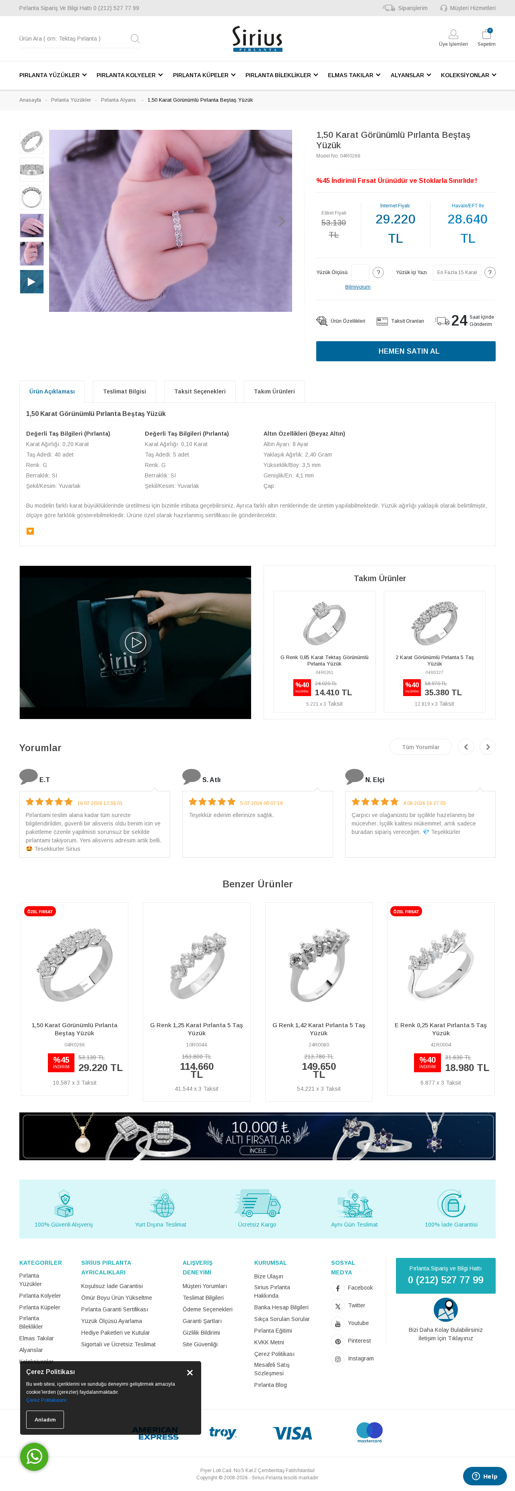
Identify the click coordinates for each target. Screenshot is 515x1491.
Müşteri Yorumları (205, 1286)
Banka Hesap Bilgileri (281, 1307)
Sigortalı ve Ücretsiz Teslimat (118, 1344)
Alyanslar (31, 1350)
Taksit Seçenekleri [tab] (200, 391)
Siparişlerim (413, 8)
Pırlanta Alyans (119, 100)
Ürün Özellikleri (347, 321)
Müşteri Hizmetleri (473, 8)
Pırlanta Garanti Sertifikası (114, 1309)
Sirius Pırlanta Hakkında (272, 1291)
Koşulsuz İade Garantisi (112, 1286)
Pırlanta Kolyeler (40, 1295)
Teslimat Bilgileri (203, 1297)
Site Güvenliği (200, 1344)
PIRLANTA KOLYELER (126, 75)
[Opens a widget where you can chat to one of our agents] (485, 1477)
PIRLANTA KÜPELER (201, 75)
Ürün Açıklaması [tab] (52, 391)
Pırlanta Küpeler (39, 1307)
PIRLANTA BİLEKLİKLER (278, 75)
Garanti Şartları (202, 1321)
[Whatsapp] (34, 1457)
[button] (59, 220)
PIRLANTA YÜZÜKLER (49, 75)
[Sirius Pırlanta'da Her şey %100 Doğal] (257, 1136)
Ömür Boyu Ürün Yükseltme (116, 1297)
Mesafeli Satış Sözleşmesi (272, 1369)
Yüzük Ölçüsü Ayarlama (111, 1321)
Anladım (45, 1420)
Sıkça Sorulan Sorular (282, 1319)
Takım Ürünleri (274, 391)
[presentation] (466, 747)
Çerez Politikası (274, 1354)
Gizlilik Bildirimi (201, 1332)
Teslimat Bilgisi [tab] (124, 391)
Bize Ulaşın (268, 1276)
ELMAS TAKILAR (350, 75)
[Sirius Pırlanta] (257, 39)
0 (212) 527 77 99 (116, 8)
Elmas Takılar (36, 1338)
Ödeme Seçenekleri (208, 1309)
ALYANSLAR (407, 75)
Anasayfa (30, 100)
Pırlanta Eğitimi (273, 1330)
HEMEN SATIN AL (409, 351)
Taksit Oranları (407, 321)
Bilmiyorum (358, 287)
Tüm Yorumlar (420, 747)
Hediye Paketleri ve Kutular (115, 1332)
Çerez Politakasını (46, 1400)
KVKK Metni (269, 1342)
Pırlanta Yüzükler (71, 100)
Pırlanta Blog (270, 1385)
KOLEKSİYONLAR (465, 75)
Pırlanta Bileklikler (31, 1322)
